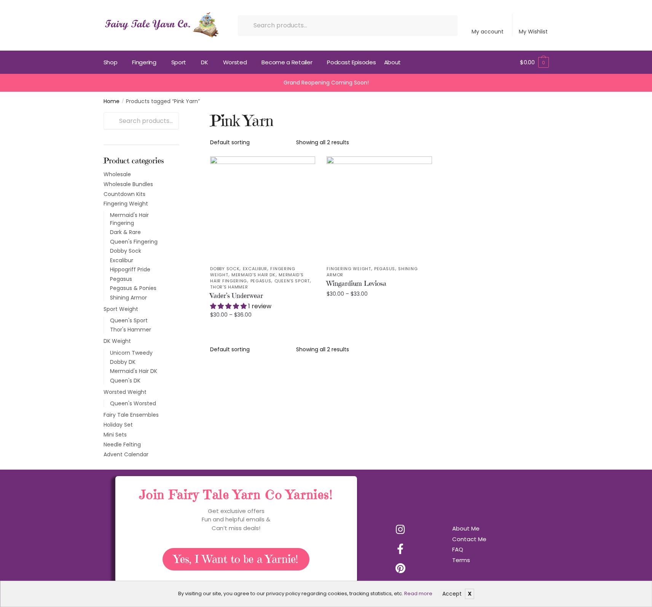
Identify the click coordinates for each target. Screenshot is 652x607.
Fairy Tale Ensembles (131, 415)
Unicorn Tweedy (131, 353)
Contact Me (469, 539)
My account (488, 31)
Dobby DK (123, 362)
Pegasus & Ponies (133, 288)
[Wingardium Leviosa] (379, 208)
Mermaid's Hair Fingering (129, 218)
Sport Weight (121, 309)
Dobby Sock (224, 269)
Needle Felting (122, 444)
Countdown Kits (124, 194)
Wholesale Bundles (128, 184)
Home (112, 101)
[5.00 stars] (229, 306)
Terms (461, 560)
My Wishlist (533, 31)
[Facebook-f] (400, 548)
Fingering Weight (349, 269)
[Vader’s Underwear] (262, 208)
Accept (452, 593)
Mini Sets (115, 434)
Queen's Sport (292, 281)
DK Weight (117, 341)
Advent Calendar (126, 454)
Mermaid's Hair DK (253, 275)
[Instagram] (400, 529)
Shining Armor (128, 297)
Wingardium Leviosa (356, 283)
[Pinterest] (400, 568)
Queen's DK (125, 380)
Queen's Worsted (133, 403)
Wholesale (117, 174)
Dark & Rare (125, 232)
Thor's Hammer (229, 287)
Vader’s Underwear (236, 295)
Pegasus (260, 281)
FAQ (457, 549)
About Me (466, 528)
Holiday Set (118, 425)
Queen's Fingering (134, 241)
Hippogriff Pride (130, 269)
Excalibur (255, 269)
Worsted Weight (125, 392)
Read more (418, 593)
